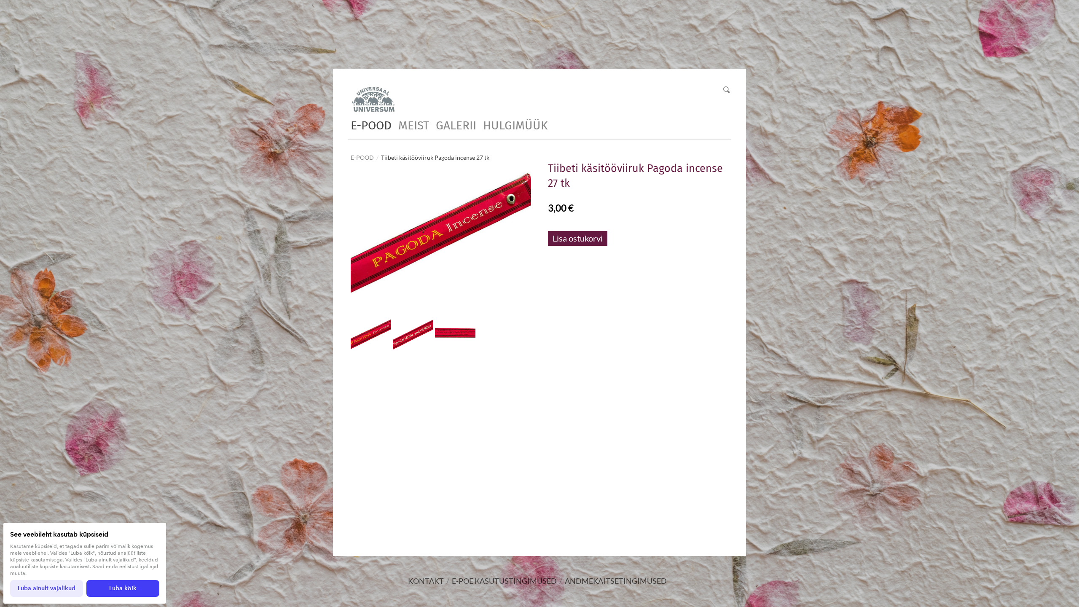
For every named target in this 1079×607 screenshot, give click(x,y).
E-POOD (371, 125)
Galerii (456, 125)
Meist (413, 125)
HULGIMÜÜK (515, 125)
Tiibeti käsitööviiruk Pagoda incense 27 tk (435, 157)
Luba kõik (123, 588)
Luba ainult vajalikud (46, 588)
